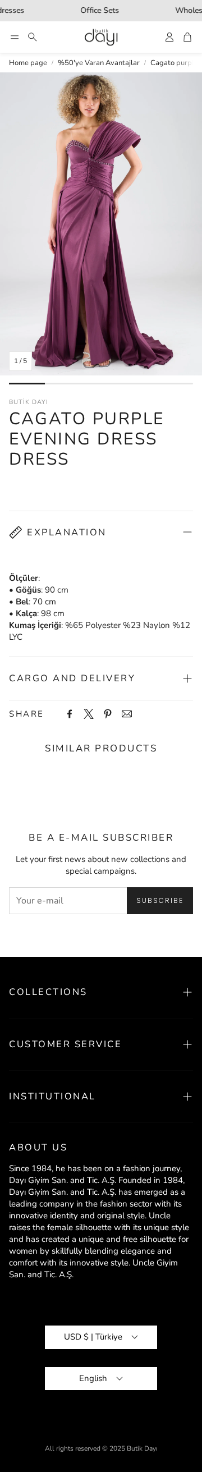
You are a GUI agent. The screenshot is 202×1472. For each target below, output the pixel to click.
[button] (14, 37)
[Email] (127, 714)
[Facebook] (70, 714)
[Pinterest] (108, 714)
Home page (28, 63)
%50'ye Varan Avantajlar (99, 63)
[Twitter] (89, 714)
